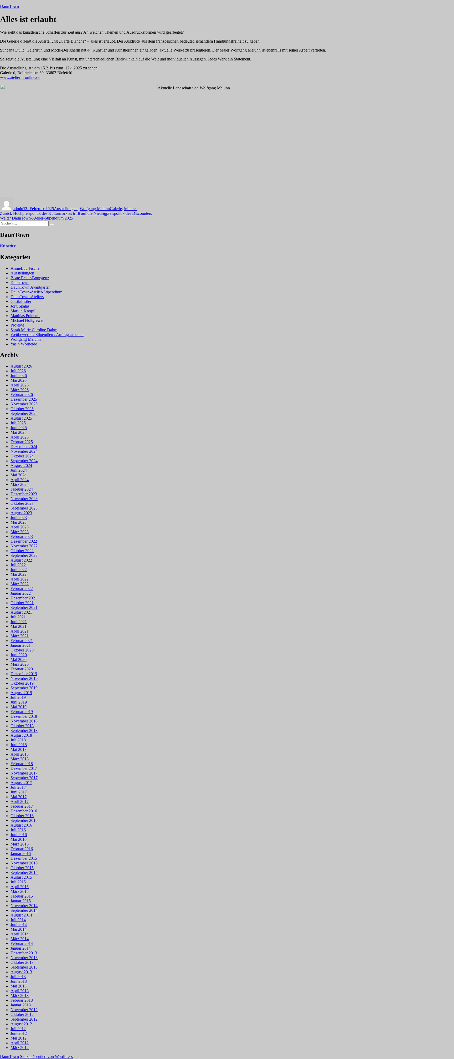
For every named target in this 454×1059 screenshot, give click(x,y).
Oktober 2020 (22, 650)
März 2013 (20, 995)
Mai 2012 (19, 1038)
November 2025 (24, 404)
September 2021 (24, 607)
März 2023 (20, 532)
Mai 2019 (19, 707)
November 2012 (24, 1009)
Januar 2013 (21, 1005)
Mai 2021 (19, 626)
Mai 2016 (19, 839)
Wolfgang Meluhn (95, 208)
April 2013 (20, 991)
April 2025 (20, 437)
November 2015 (24, 863)
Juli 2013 (18, 976)
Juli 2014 (18, 920)
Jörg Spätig (20, 306)
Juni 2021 (19, 621)
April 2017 (20, 801)
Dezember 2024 (24, 446)
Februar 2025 (22, 442)
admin (18, 208)
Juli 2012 (18, 1028)
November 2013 (24, 957)
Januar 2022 (21, 593)
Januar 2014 (21, 948)
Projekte (17, 325)
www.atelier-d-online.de (20, 77)
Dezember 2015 (24, 858)
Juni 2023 (19, 517)
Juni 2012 (19, 1033)
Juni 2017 (19, 792)
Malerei (130, 208)
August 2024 (21, 465)
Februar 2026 (22, 394)
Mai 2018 (19, 749)
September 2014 (24, 910)
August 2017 (21, 782)
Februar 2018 (22, 763)
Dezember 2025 (24, 399)
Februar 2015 (22, 896)
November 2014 (24, 905)
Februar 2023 (22, 536)
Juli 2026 (18, 371)
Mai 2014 (19, 929)
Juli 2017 (18, 787)
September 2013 (24, 967)
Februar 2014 (22, 943)
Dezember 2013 (24, 953)
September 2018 (24, 730)
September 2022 (24, 555)
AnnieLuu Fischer (26, 268)
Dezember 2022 (24, 541)
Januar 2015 (21, 901)
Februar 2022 (22, 588)
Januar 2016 (21, 853)
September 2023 (24, 508)
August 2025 (21, 418)
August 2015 (21, 877)
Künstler (8, 246)
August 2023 (21, 513)
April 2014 (20, 934)
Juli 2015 (18, 882)
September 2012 (24, 1019)
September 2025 (24, 413)
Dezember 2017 (24, 768)
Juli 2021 (18, 617)
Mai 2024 (19, 475)
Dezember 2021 (24, 598)
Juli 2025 (18, 423)
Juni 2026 (19, 375)
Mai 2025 (19, 432)
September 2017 (24, 778)
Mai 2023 (19, 522)
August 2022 (21, 560)
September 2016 (24, 820)
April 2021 (20, 631)
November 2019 (24, 678)
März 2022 (20, 584)
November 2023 (24, 498)
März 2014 (20, 938)
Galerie (116, 208)
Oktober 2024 (22, 456)
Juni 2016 (19, 834)
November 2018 (24, 721)
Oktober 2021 (22, 602)
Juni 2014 (19, 924)
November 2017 (24, 773)
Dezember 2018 (24, 716)
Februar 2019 (22, 711)
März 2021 (20, 636)
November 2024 (24, 451)
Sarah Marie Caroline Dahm (34, 330)
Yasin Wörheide (24, 344)
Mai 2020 (19, 659)
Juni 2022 (19, 569)
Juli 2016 (18, 830)
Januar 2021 (21, 645)
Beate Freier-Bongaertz (30, 278)
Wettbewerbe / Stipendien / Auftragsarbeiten (47, 334)
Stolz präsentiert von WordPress (46, 1056)
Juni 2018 (19, 744)
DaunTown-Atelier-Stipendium (36, 292)
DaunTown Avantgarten (30, 287)
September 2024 (24, 461)
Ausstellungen (66, 208)
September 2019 (24, 688)
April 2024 (20, 479)
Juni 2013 (19, 981)
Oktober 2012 (22, 1014)
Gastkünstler (21, 301)
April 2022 (20, 579)
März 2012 (20, 1047)
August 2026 (21, 366)
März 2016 (20, 844)
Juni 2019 (19, 702)
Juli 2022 (18, 565)
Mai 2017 (19, 797)
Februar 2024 (22, 489)
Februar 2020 (22, 669)
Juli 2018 (18, 740)
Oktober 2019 (22, 683)
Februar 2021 (22, 640)
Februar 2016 (22, 849)
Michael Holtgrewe (27, 320)
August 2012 (21, 1024)
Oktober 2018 (22, 726)
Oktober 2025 (22, 408)
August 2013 (21, 972)
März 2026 (20, 390)
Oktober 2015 (22, 867)
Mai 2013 (19, 986)
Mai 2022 (19, 574)
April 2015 (20, 886)
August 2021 (21, 612)
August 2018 (21, 735)
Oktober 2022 (22, 550)
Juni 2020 (19, 655)
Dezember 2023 (24, 494)
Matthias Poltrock (25, 315)
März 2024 (20, 484)
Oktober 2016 (22, 815)
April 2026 (20, 385)
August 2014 (21, 915)
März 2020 (20, 664)
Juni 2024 (19, 470)
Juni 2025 (19, 427)
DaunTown (9, 6)
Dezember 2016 (24, 811)
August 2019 (21, 692)
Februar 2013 (22, 1000)
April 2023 (20, 527)
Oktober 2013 (22, 962)
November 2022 (24, 546)
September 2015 (24, 872)
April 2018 (20, 754)
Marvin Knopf (22, 311)
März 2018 (20, 759)
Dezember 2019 (24, 673)
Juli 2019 (18, 697)
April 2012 (20, 1043)
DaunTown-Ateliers (27, 296)
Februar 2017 (22, 806)
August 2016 (21, 825)
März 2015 (20, 891)
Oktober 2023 (22, 503)
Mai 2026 (19, 380)
